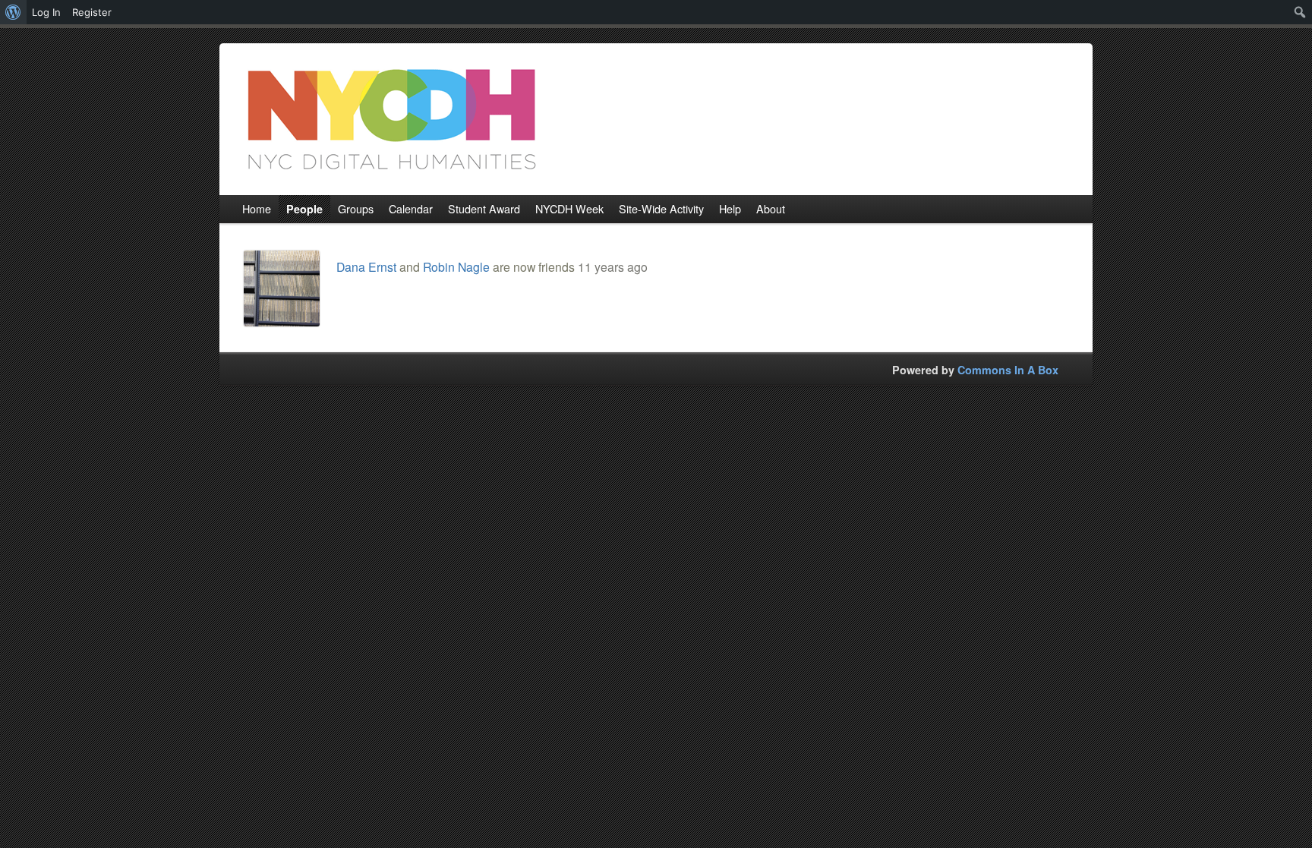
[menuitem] (13, 12)
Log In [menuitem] (46, 12)
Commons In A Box (1007, 369)
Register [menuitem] (92, 12)
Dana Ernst (366, 267)
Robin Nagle (456, 267)
